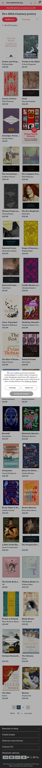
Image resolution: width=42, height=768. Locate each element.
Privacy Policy (31, 381)
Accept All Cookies (21, 394)
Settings (12, 388)
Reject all (29, 388)
